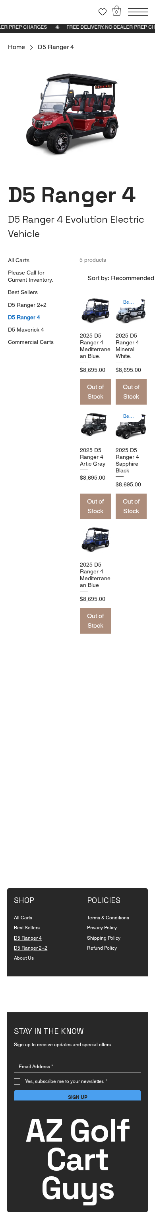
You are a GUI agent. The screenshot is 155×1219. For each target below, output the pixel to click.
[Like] (102, 12)
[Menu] (138, 12)
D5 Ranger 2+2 (30, 948)
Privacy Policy (102, 928)
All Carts (23, 918)
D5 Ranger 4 (28, 938)
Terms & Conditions (108, 918)
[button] (116, 11)
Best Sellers (27, 928)
